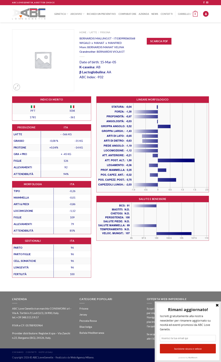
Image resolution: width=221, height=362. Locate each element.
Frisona (105, 32)
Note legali (46, 352)
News (154, 14)
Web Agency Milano (82, 357)
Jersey (83, 314)
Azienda (144, 14)
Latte (93, 32)
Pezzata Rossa (88, 320)
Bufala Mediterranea (91, 332)
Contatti (167, 14)
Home (82, 32)
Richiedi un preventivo (101, 14)
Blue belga (85, 326)
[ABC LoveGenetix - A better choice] (28, 13)
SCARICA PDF (159, 41)
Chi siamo (18, 352)
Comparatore (127, 14)
